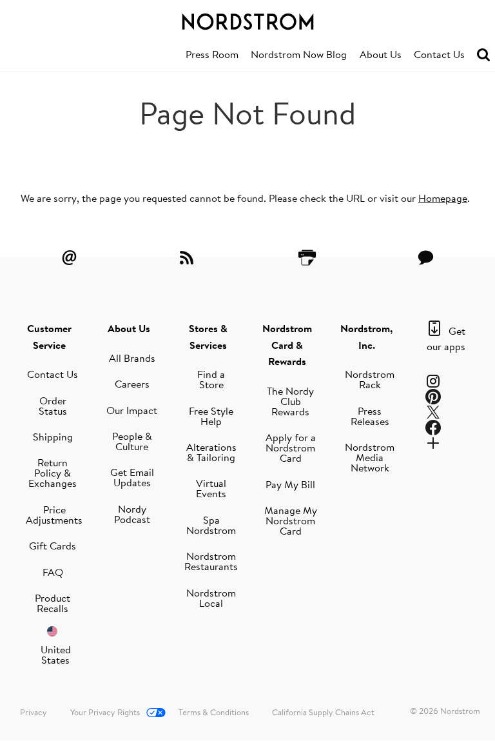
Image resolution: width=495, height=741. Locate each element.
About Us (381, 54)
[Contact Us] (426, 257)
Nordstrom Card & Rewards (287, 344)
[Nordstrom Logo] (247, 19)
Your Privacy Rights (105, 712)
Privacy (33, 712)
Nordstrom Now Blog (299, 54)
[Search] (483, 55)
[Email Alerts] (69, 257)
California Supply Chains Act (323, 712)
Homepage (442, 198)
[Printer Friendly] (306, 257)
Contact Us (439, 54)
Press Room (212, 54)
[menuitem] (212, 55)
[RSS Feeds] (188, 257)
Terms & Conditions (214, 712)
